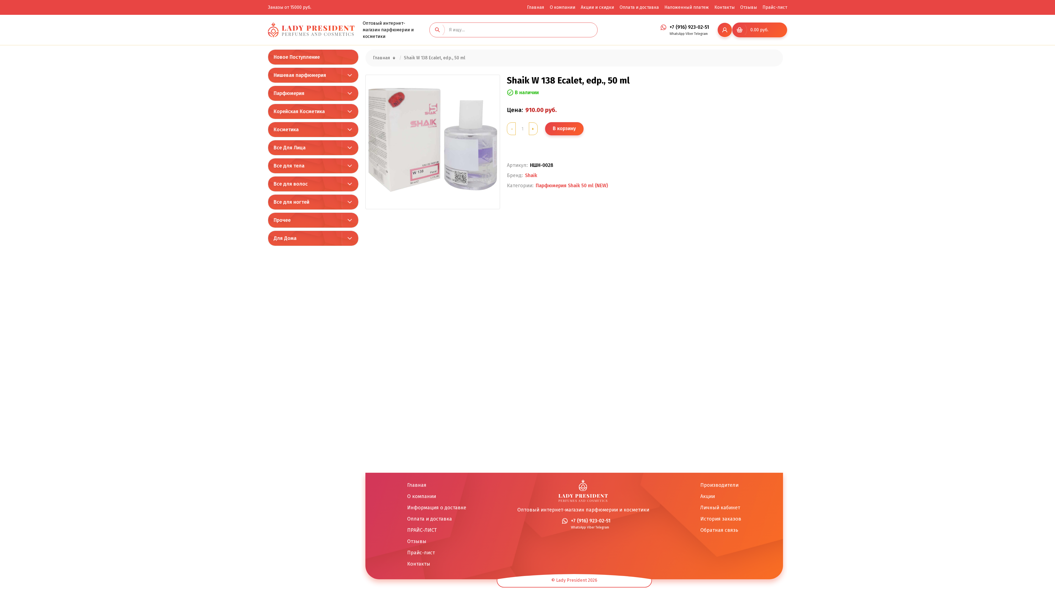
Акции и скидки (597, 7)
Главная (535, 7)
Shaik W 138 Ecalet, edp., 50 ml (434, 57)
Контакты (724, 7)
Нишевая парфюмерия (300, 75)
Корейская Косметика (299, 111)
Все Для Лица (290, 148)
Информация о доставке (436, 508)
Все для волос (291, 184)
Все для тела (289, 166)
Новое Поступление (297, 57)
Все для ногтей (291, 202)
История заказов (720, 519)
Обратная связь (719, 530)
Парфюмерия (289, 93)
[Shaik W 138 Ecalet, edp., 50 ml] (432, 142)
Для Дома (285, 238)
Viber (689, 34)
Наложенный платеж (686, 7)
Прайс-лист (774, 7)
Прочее (282, 220)
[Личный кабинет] (724, 30)
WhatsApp (677, 34)
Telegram (701, 34)
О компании (562, 7)
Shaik (531, 175)
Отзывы (748, 7)
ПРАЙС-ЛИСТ (422, 530)
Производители (719, 485)
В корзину (564, 128)
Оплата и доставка (639, 7)
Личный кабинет (720, 508)
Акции (707, 496)
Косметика (286, 130)
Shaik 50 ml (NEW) (588, 186)
